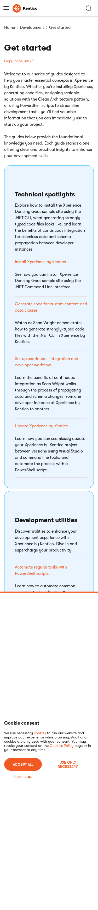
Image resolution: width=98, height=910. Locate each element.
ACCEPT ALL (23, 764)
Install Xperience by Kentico (40, 262)
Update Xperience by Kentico (41, 426)
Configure (23, 777)
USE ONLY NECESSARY (68, 764)
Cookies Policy (61, 745)
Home (9, 27)
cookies (40, 733)
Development (32, 27)
